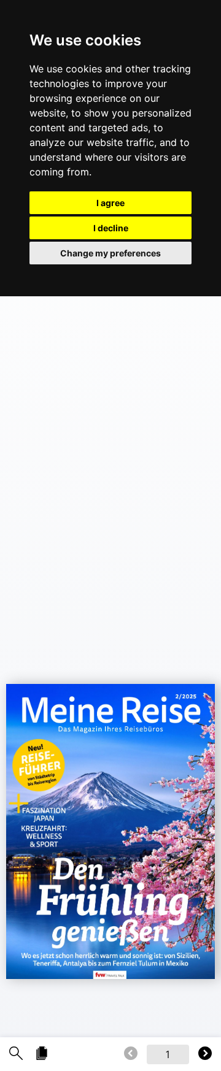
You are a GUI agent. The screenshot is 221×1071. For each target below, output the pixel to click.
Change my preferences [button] (110, 253)
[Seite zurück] (131, 1054)
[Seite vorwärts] (205, 1054)
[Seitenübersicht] (42, 1054)
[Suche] (16, 1054)
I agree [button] (110, 203)
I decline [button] (110, 228)
